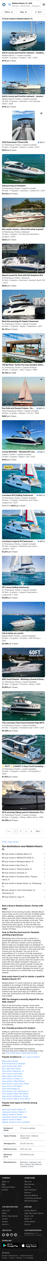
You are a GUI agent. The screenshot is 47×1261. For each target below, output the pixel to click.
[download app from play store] (10, 1245)
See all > (5, 1224)
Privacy (4, 1258)
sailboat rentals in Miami (12, 1119)
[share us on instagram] (11, 1234)
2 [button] (20, 831)
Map (22, 12)
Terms (12, 1258)
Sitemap (19, 1258)
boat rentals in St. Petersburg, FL (15, 1091)
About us (5, 1181)
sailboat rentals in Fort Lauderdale (16, 1122)
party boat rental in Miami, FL (14, 1109)
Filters (7, 12)
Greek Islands (29, 1221)
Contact (5, 1190)
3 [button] (25, 831)
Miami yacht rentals (10, 1061)
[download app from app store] (29, 1245)
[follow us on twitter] (3, 1234)
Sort (39, 12)
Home (4, 842)
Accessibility (29, 1258)
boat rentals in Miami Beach (13, 1081)
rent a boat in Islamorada (12, 1073)
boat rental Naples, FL (11, 1089)
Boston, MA (29, 1216)
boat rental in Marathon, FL (13, 1071)
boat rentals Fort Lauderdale (13, 1063)
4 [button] (31, 831)
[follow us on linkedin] (15, 1234)
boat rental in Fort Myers (12, 1086)
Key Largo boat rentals (11, 1068)
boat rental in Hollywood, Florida (15, 1096)
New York (6, 1210)
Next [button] (38, 831)
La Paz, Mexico (30, 1210)
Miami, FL (28, 1219)
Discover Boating (31, 1195)
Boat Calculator (30, 1190)
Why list (27, 1187)
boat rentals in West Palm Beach (15, 1094)
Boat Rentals (29, 1184)
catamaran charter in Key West (14, 1117)
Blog (3, 1184)
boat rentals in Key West (12, 1066)
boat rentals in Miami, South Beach (16, 1099)
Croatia (5, 1219)
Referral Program (31, 1201)
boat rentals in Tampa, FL (12, 1079)
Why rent (28, 1181)
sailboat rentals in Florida (12, 1114)
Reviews (27, 1193)
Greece (5, 1221)
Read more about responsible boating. (22, 1053)
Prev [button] (9, 831)
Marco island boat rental (12, 1076)
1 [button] (15, 831)
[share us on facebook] (7, 1234)
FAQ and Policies (8, 1187)
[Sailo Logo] (4, 4)
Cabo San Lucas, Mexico (33, 1213)
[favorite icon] (41, 23)
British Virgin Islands (10, 1216)
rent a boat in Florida (30, 1057)
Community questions (32, 1198)
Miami (4, 1213)
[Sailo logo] (6, 1252)
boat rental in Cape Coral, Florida (15, 1084)
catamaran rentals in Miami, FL (14, 1112)
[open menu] (44, 4)
